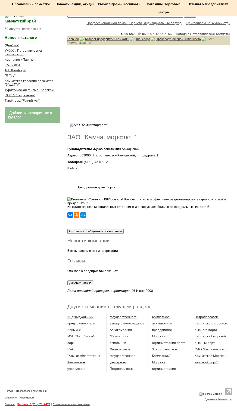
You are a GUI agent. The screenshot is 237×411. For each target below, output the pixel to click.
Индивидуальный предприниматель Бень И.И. (81, 323)
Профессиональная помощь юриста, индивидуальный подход (131, 23)
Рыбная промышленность (119, 4)
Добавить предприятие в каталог (30, 115)
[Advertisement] (148, 83)
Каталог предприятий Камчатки (107, 39)
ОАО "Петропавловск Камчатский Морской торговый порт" (211, 355)
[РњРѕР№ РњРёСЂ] (83, 215)
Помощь (10, 404)
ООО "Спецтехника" (20, 95)
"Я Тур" (10, 75)
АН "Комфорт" (15, 70)
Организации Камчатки (31, 4)
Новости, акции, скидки (75, 4)
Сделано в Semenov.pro (218, 399)
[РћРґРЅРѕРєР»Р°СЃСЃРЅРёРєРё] (76, 215)
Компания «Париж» (19, 59)
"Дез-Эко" (12, 45)
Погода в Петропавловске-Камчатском (203, 34)
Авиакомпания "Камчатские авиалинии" (121, 336)
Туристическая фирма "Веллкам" (30, 90)
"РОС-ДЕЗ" (13, 65)
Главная (73, 39)
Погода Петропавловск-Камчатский (26, 390)
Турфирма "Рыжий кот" (22, 100)
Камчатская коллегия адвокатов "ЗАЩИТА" (29, 82)
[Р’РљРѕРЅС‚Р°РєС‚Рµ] (70, 215)
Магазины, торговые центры (164, 8)
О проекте (11, 397)
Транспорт (143, 39)
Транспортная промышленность (178, 39)
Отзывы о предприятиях (207, 4)
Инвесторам (26, 397)
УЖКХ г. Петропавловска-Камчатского (24, 52)
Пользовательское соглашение (71, 404)
